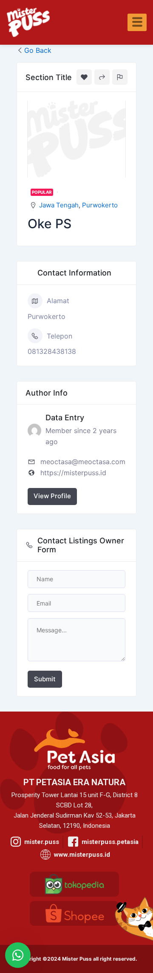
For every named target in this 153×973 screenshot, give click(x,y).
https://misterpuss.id (73, 472)
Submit (45, 679)
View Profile (52, 496)
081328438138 (52, 351)
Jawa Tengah (59, 205)
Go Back (37, 50)
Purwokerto (100, 205)
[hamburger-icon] (137, 22)
